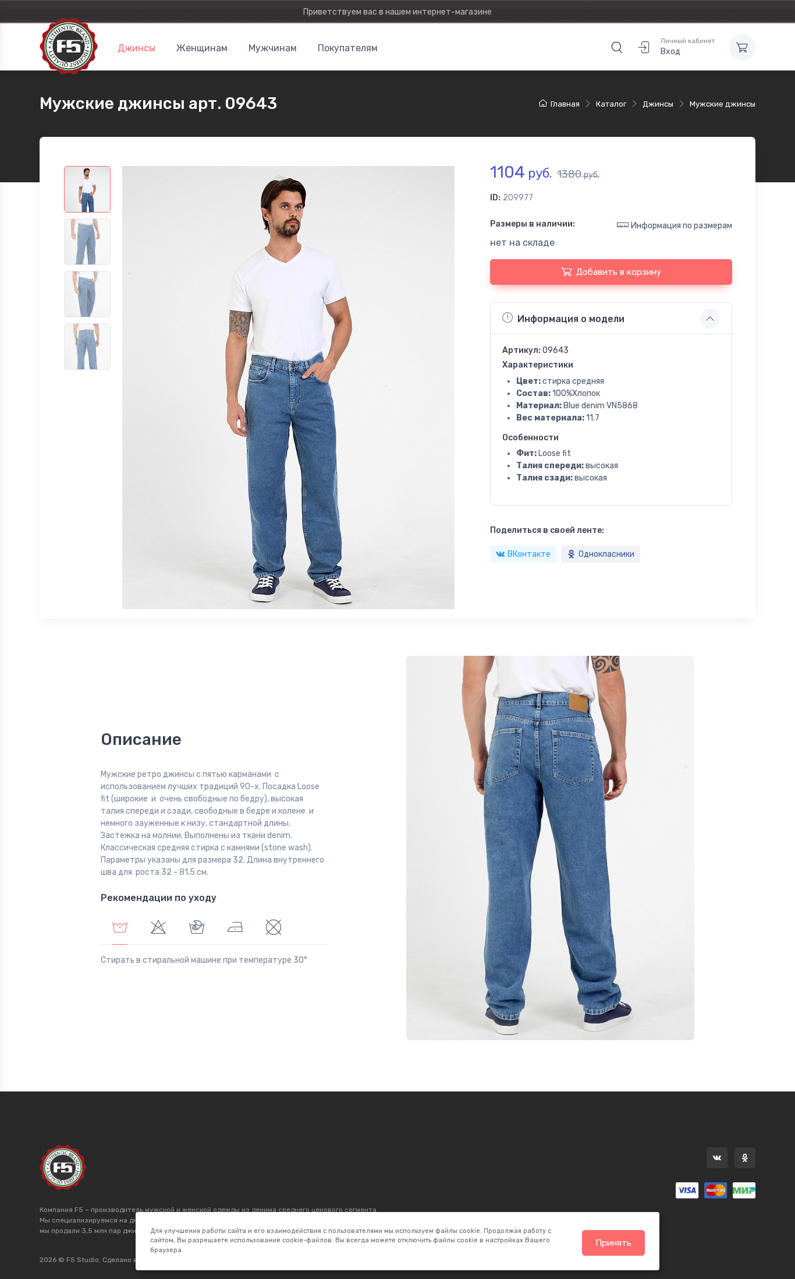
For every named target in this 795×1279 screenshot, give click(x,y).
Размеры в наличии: (532, 224)
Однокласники (606, 554)
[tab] (158, 929)
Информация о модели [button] (570, 318)
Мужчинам (273, 48)
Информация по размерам (681, 226)
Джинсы (136, 48)
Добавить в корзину (618, 272)
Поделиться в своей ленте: (547, 530)
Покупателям (348, 48)
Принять (613, 1243)
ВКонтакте (529, 554)
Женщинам (202, 48)
